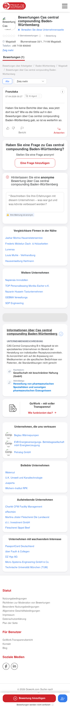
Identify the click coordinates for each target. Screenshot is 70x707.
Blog (5, 648)
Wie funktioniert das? (40, 412)
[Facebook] (6, 666)
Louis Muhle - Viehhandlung (20, 255)
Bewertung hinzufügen (32, 698)
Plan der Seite (10, 623)
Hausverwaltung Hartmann (19, 261)
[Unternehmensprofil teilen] (63, 317)
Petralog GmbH (22, 452)
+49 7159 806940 (21, 45)
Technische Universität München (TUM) (26, 567)
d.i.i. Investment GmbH (17, 522)
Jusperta (10, 483)
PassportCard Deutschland (19, 546)
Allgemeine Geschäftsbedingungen (21, 610)
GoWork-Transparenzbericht (18, 639)
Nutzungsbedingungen (15, 598)
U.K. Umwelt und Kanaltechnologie (23, 477)
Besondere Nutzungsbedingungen (21, 606)
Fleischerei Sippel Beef (17, 527)
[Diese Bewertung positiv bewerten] (7, 130)
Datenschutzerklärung (14, 618)
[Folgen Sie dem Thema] (62, 698)
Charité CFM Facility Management (23, 506)
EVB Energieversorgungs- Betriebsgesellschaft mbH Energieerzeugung (39, 443)
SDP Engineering (14, 303)
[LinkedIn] (14, 666)
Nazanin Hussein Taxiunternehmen (24, 291)
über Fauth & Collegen (17, 551)
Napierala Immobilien (16, 280)
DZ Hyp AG (11, 556)
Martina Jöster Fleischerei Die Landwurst (27, 517)
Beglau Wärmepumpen (26, 435)
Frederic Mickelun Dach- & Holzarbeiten (26, 243)
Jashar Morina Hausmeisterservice (24, 237)
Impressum (9, 614)
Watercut (10, 472)
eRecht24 (10, 511)
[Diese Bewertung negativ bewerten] (13, 130)
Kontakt (7, 643)
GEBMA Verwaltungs (16, 297)
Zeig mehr (8, 50)
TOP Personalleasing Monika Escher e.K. (27, 285)
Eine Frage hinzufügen (35, 163)
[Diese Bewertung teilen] (62, 92)
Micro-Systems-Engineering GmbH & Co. (27, 562)
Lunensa (10, 249)
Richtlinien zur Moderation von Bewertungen (26, 602)
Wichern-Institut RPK (16, 488)
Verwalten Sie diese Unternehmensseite (42, 29)
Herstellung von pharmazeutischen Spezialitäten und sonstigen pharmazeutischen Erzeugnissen (33, 387)
